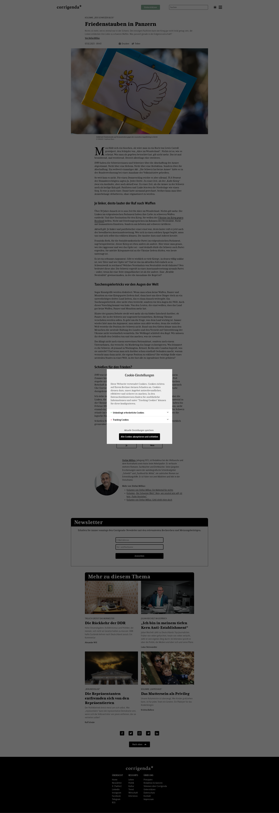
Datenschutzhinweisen (123, 397)
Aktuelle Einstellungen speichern (139, 430)
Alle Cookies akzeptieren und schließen (139, 436)
